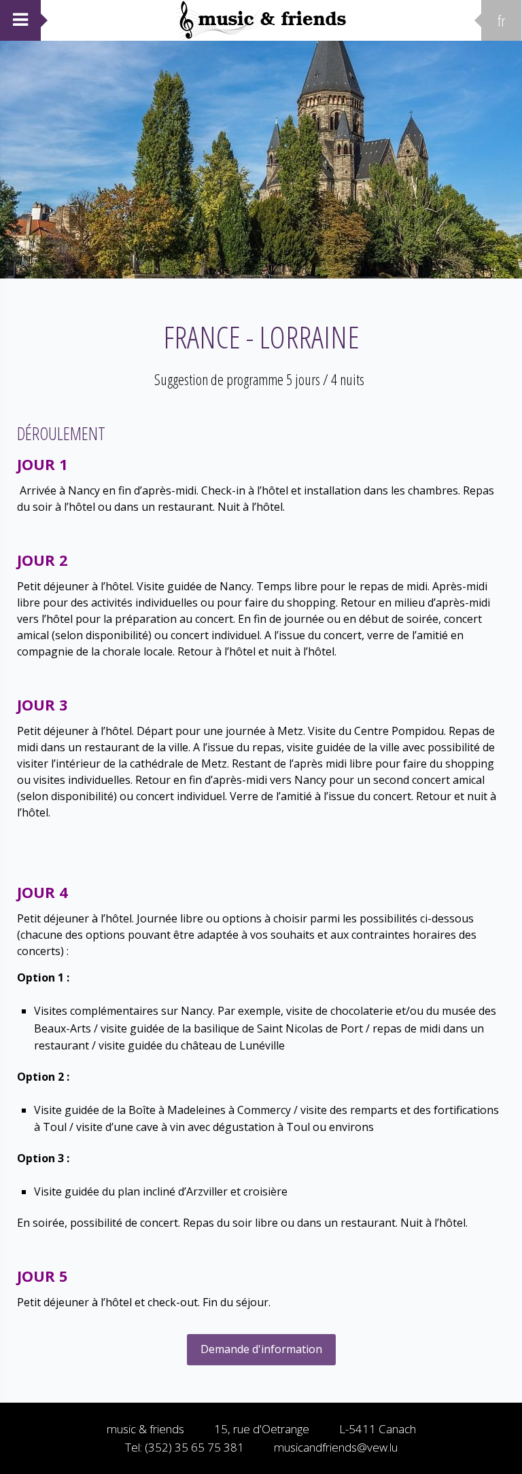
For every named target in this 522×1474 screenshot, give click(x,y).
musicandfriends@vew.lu (336, 1447)
